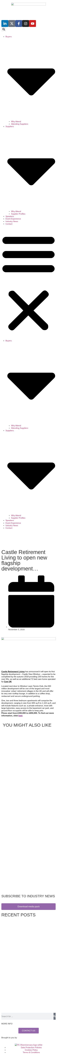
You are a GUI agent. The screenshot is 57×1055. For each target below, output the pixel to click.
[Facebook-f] (18, 23)
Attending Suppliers (19, 124)
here (20, 716)
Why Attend (16, 121)
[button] (3, 29)
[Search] (55, 1016)
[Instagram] (25, 23)
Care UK (8, 681)
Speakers (10, 216)
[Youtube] (32, 23)
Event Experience (13, 219)
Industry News (12, 221)
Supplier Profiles (18, 214)
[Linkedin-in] (4, 23)
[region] (28, 540)
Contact (9, 224)
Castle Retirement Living (13, 671)
